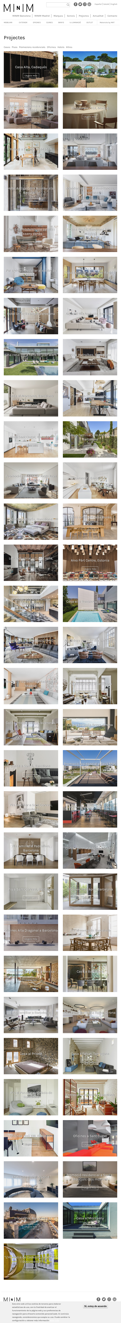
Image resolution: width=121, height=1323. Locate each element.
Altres (69, 47)
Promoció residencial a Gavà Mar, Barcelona (90, 766)
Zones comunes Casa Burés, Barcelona (90, 519)
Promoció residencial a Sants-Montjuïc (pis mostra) (90, 1177)
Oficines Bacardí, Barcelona (90, 807)
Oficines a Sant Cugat (90, 1136)
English (114, 4)
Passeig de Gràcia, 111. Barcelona (90, 149)
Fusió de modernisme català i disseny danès (31, 231)
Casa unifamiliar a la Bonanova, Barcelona (90, 437)
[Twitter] (80, 4)
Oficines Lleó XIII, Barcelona (31, 1136)
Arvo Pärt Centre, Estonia (90, 560)
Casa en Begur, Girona (90, 396)
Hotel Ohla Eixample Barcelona (31, 314)
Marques (58, 15)
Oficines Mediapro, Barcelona (90, 889)
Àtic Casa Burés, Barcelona (31, 519)
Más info (54, 1320)
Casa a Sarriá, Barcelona (31, 766)
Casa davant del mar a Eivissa (31, 971)
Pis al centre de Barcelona (90, 930)
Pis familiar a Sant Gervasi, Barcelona (31, 807)
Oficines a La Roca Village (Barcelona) (31, 601)
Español (98, 4)
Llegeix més (31, 75)
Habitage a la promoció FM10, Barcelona (31, 642)
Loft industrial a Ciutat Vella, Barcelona (31, 560)
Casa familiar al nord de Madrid (90, 273)
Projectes (84, 15)
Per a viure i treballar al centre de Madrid (31, 272)
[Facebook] (76, 4)
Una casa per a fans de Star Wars (31, 355)
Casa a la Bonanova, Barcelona (90, 601)
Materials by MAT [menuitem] (107, 22)
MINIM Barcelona (21, 15)
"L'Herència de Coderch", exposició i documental (31, 1259)
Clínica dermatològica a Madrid (90, 848)
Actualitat (98, 15)
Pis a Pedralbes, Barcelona (90, 355)
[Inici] (18, 8)
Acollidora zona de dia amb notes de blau (90, 642)
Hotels (61, 47)
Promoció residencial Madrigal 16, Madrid (31, 684)
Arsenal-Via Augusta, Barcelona (90, 314)
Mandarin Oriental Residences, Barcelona (90, 190)
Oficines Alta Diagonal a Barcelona (31, 930)
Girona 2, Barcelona (90, 478)
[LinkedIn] (89, 4)
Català (106, 4)
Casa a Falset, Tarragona (90, 1054)
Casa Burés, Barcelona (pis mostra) (90, 231)
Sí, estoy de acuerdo (95, 1306)
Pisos (14, 47)
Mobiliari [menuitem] (8, 22)
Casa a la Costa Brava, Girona (90, 725)
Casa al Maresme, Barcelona (31, 396)
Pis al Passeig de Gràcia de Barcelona (31, 1095)
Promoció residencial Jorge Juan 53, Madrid (31, 478)
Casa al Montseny (90, 1218)
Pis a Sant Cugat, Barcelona (31, 437)
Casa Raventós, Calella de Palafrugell (90, 67)
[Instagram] (85, 4)
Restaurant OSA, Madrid (90, 108)
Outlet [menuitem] (89, 22)
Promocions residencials (32, 47)
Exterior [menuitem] (23, 22)
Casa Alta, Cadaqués (31, 67)
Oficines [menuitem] (37, 22)
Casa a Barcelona (90, 971)
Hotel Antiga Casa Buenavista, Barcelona (31, 190)
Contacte (112, 15)
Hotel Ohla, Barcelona (31, 1218)
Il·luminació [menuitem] (75, 22)
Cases (7, 47)
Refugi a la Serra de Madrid (31, 149)
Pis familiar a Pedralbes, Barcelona (31, 848)
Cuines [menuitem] (49, 22)
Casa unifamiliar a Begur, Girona (90, 1013)
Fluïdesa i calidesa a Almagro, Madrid (31, 108)
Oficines (51, 47)
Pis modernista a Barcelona (90, 684)
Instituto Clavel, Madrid (31, 1177)
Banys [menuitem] (61, 22)
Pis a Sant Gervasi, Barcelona (31, 889)
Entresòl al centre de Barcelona (90, 1095)
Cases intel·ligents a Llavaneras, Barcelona (31, 725)
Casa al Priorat (31, 1054)
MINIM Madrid (42, 15)
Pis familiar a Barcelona (31, 1013)
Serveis (71, 15)
